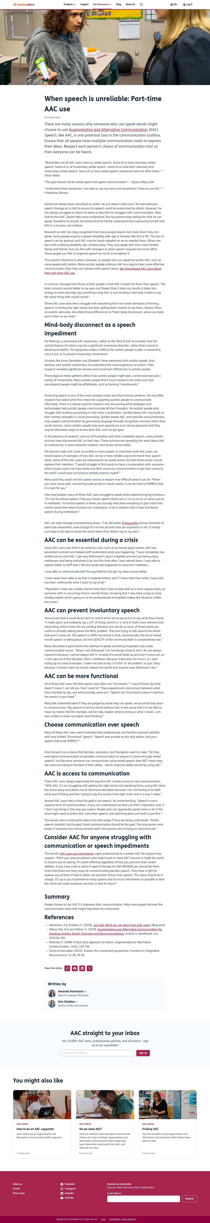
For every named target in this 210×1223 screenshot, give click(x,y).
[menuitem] (70, 4)
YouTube (69, 1198)
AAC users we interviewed (76, 853)
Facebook (70, 1184)
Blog (118, 4)
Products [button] (68, 4)
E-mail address (114, 1193)
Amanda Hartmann (71, 991)
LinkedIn (69, 1193)
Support (84, 4)
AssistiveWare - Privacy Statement (122, 1219)
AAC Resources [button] (101, 4)
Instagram (70, 1189)
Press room (19, 1193)
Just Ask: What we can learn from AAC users (121, 925)
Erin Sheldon (67, 1002)
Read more (42, 1124)
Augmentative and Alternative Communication (108, 130)
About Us (130, 4)
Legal (103, 1219)
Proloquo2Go (130, 523)
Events (16, 1189)
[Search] (141, 4)
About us (17, 1184)
